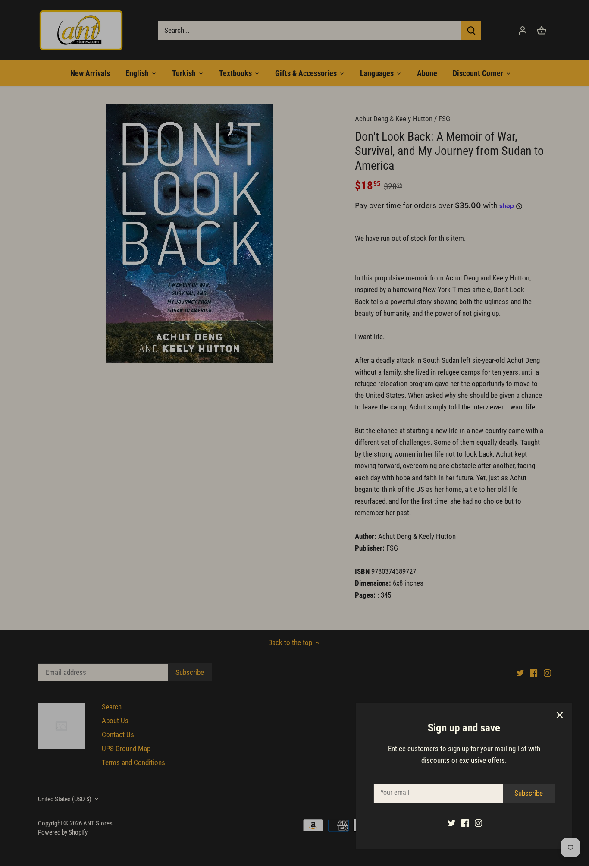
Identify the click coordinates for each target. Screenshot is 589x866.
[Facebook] (465, 823)
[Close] (559, 714)
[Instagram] (478, 823)
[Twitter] (451, 823)
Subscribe (528, 793)
